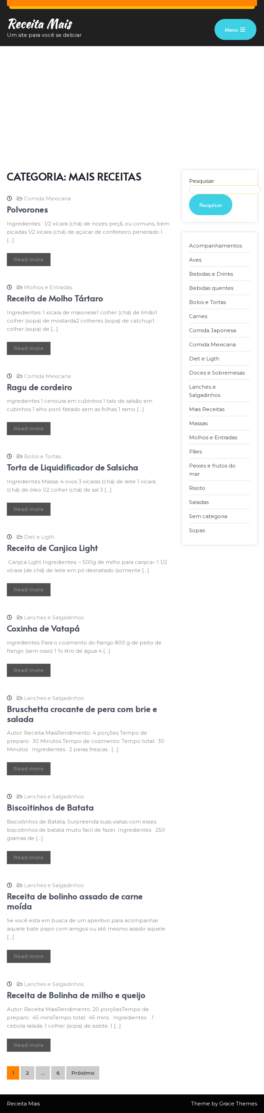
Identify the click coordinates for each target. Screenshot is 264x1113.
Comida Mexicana (47, 198)
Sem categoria (208, 516)
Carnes (198, 316)
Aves (195, 259)
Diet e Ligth (39, 537)
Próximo (83, 1073)
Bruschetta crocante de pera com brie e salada (82, 713)
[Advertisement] (132, 98)
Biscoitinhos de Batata (50, 807)
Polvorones (27, 209)
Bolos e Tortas (42, 456)
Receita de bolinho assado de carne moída (75, 901)
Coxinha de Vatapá (43, 628)
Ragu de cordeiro (39, 386)
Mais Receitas (206, 409)
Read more (29, 259)
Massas (198, 423)
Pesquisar (201, 181)
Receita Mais (39, 23)
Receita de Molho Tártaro (55, 298)
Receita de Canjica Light (52, 547)
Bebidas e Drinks (211, 274)
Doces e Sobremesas (217, 372)
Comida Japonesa (212, 330)
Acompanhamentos (215, 245)
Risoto (197, 488)
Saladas (199, 502)
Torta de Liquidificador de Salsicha (72, 467)
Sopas (197, 530)
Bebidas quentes (211, 288)
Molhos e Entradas (48, 287)
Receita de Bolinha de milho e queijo (76, 994)
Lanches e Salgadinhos (54, 617)
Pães (195, 451)
